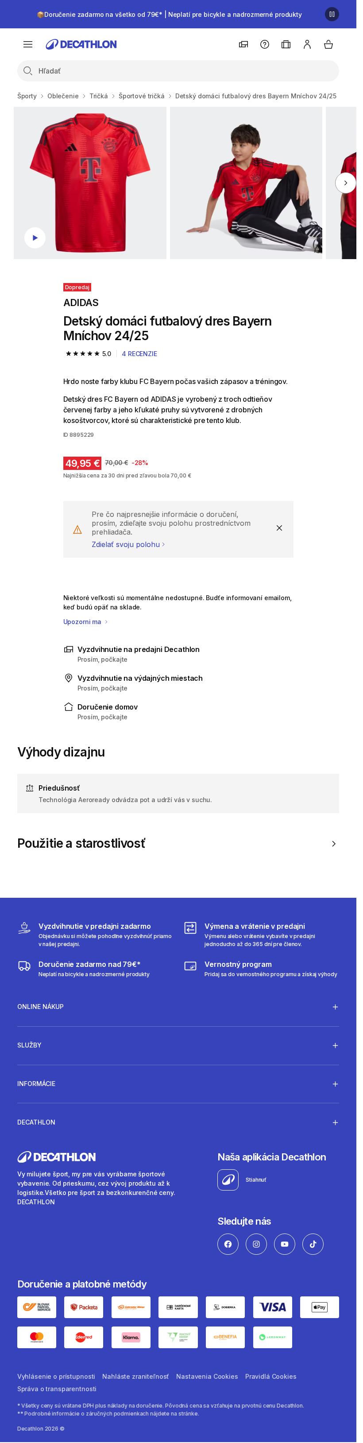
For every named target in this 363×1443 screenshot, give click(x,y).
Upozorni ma (83, 621)
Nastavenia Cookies (207, 1376)
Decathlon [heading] (36, 1122)
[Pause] (332, 14)
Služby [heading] (29, 1045)
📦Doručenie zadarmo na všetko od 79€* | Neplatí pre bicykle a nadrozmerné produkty (169, 14)
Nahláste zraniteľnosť (135, 1376)
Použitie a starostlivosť (81, 843)
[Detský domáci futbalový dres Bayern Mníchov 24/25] (90, 183)
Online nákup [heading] (40, 1006)
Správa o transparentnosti (57, 1389)
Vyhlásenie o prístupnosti (56, 1376)
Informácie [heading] (36, 1083)
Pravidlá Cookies (271, 1376)
